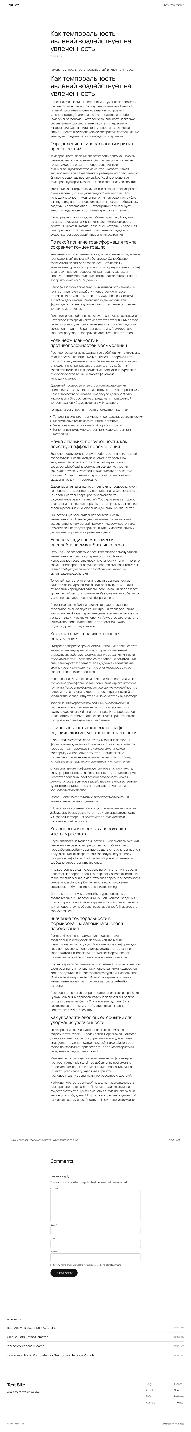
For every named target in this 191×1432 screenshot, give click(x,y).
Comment (55, 1188)
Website (53, 1251)
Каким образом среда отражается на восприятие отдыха (44, 1140)
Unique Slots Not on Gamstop (27, 1337)
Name (53, 1225)
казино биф (92, 115)
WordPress (179, 1423)
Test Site (13, 5)
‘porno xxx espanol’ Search (25, 1346)
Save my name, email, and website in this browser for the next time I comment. (87, 1265)
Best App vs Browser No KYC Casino (31, 1328)
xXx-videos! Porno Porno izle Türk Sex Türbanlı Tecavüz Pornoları (51, 1355)
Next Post (174, 1140)
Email (53, 1238)
